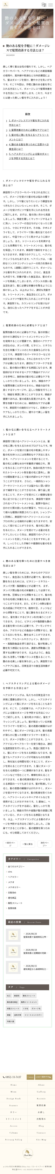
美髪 (9, 1015)
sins (10, 871)
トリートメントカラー (33, 1015)
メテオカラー (14, 887)
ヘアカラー (13, 876)
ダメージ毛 (36, 1008)
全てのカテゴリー (16, 866)
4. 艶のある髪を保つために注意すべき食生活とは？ (29, 146)
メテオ (11, 882)
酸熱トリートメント (29, 1002)
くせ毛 (25, 1008)
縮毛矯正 (12, 897)
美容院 (16, 995)
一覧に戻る (27, 844)
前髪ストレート (13, 1008)
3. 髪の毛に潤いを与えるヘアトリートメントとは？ (29, 137)
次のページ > (45, 844)
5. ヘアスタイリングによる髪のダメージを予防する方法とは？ (29, 156)
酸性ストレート (15, 903)
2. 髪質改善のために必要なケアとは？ (29, 130)
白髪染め (12, 892)
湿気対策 (17, 1015)
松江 (9, 995)
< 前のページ (10, 844)
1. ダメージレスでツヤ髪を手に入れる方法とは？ (29, 123)
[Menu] (50, 4)
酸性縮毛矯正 (12, 1002)
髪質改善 (12, 908)
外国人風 (10, 1021)
